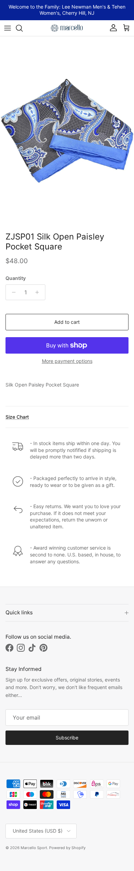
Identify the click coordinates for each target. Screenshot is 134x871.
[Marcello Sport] (67, 28)
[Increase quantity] (39, 292)
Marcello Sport (34, 847)
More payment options (67, 361)
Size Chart (17, 417)
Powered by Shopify (67, 847)
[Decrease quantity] (12, 292)
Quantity (15, 278)
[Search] (22, 28)
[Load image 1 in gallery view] (67, 132)
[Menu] (7, 28)
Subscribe (67, 737)
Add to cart (67, 322)
